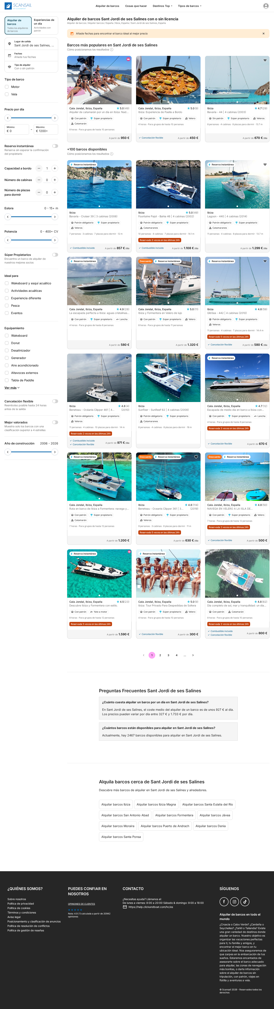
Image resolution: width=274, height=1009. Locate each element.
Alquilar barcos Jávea (215, 815)
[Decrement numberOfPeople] (38, 168)
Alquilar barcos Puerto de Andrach (165, 826)
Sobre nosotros (16, 899)
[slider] (7, 118)
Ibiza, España (122, 23)
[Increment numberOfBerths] (54, 192)
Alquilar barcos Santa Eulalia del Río (207, 804)
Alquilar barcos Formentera (174, 815)
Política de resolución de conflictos (28, 925)
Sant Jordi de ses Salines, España (148, 23)
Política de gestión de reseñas (25, 930)
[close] (264, 33)
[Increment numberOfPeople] (54, 168)
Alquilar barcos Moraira (117, 826)
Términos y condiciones (21, 912)
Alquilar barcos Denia (211, 826)
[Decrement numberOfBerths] (38, 192)
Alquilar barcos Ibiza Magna (156, 804)
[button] (99, 102)
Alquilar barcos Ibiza (115, 804)
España (109, 23)
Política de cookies (18, 908)
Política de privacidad (20, 903)
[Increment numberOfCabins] (54, 180)
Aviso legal (14, 917)
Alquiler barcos (96, 23)
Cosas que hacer (136, 5)
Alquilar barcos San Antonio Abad (125, 815)
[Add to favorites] (265, 60)
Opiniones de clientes (81, 903)
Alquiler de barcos (107, 5)
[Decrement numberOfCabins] (38, 179)
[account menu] (266, 5)
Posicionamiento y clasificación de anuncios (34, 921)
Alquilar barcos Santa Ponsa (121, 837)
